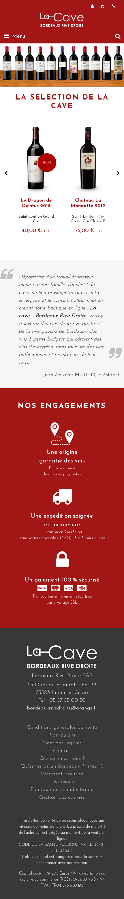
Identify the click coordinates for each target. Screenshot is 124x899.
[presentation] (5, 173)
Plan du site (62, 735)
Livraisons (62, 782)
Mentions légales (62, 743)
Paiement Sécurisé (62, 774)
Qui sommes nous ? (62, 758)
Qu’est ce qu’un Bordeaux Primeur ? (62, 766)
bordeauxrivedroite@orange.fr (62, 708)
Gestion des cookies (62, 797)
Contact (62, 750)
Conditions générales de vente (62, 727)
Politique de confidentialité (62, 789)
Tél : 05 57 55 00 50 (62, 700)
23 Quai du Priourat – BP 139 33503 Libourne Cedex (62, 688)
